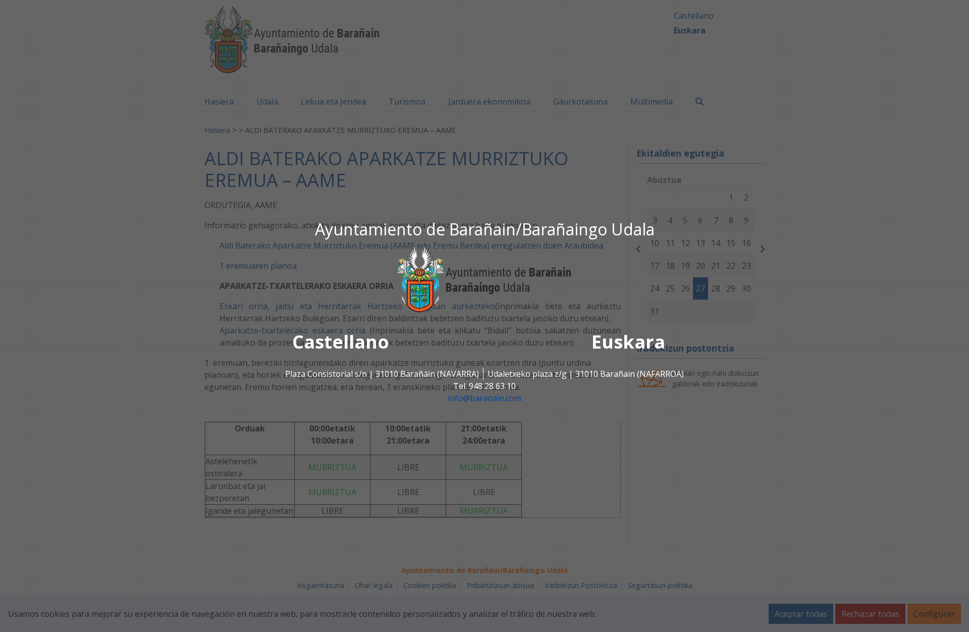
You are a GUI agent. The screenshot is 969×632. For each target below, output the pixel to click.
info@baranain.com (484, 398)
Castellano (340, 341)
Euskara (628, 341)
